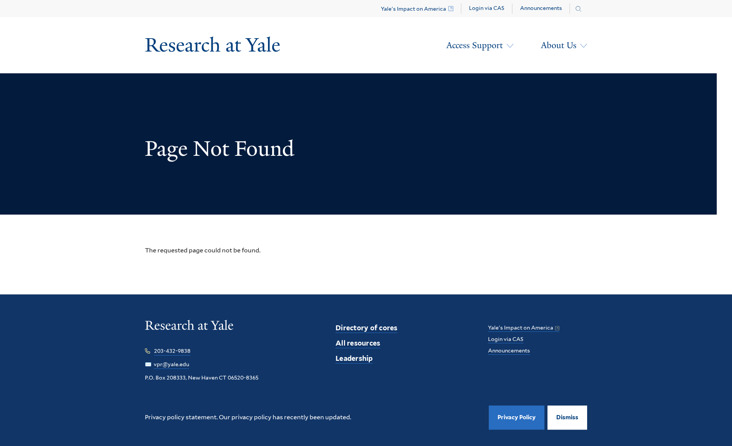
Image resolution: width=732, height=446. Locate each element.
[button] (567, 418)
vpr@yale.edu (171, 364)
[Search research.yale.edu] (578, 9)
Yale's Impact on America (413, 9)
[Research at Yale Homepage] (213, 45)
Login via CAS (486, 8)
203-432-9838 (172, 351)
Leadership (354, 358)
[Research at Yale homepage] (189, 330)
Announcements (541, 8)
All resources (358, 343)
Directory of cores (367, 328)
